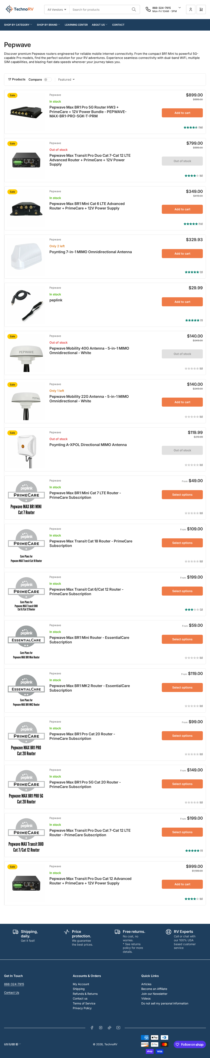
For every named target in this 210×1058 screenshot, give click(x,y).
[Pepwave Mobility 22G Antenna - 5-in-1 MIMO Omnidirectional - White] (26, 401)
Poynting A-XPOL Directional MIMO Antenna (88, 445)
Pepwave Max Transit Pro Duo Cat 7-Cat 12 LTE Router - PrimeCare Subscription (90, 832)
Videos (146, 998)
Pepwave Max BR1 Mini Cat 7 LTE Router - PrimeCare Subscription (85, 495)
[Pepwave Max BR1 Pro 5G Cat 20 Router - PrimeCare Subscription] (26, 787)
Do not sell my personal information (164, 1003)
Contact (118, 24)
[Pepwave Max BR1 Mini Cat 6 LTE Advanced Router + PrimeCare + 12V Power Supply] (26, 208)
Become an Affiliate (154, 989)
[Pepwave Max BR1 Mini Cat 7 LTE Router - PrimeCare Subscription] (26, 498)
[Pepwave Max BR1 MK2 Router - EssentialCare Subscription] (26, 690)
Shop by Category (17, 24)
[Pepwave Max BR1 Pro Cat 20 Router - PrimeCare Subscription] (26, 739)
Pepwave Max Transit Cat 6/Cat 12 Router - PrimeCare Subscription (86, 591)
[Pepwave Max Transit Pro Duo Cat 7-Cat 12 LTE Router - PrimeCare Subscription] (26, 835)
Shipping (79, 989)
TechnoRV (110, 1044)
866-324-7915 (14, 984)
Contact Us (11, 992)
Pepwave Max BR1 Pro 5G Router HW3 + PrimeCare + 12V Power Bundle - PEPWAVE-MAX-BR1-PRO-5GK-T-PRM (88, 111)
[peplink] (26, 305)
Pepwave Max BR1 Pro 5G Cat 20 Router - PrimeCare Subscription (85, 784)
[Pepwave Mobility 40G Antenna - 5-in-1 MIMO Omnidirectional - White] (26, 353)
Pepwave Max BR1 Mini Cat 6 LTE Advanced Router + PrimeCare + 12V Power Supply (87, 205)
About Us (98, 24)
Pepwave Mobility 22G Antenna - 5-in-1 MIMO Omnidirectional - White (89, 398)
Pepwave (55, 94)
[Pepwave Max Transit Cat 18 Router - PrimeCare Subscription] (26, 546)
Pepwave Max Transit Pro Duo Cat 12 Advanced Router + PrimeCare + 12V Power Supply (90, 880)
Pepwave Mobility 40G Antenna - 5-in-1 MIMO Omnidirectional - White (89, 350)
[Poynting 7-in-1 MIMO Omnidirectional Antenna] (26, 257)
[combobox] (105, 9)
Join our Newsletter (154, 993)
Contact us (80, 998)
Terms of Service (84, 1003)
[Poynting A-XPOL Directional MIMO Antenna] (26, 449)
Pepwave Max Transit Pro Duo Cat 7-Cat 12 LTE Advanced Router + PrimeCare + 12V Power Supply (90, 159)
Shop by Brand (47, 24)
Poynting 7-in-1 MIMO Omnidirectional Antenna (90, 252)
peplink (55, 300)
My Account (81, 984)
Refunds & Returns (85, 993)
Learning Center (76, 24)
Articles (146, 984)
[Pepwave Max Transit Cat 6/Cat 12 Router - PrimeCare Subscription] (26, 594)
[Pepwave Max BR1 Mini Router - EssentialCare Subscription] (26, 642)
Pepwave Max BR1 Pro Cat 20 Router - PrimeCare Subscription (82, 736)
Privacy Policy (82, 1008)
